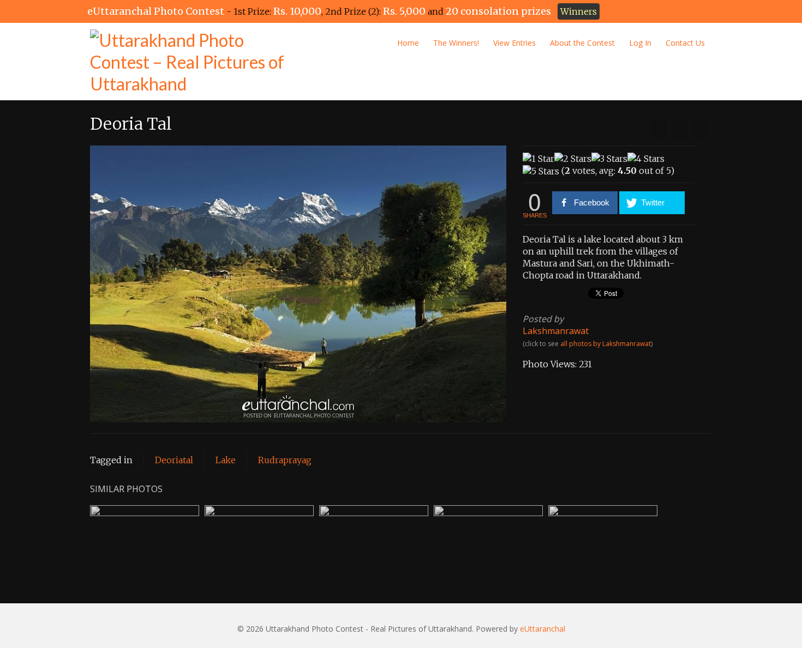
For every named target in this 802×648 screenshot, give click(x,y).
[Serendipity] (658, 128)
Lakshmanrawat (556, 331)
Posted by (543, 319)
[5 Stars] (541, 171)
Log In (640, 43)
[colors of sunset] (700, 128)
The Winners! (456, 43)
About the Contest (582, 43)
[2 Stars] (572, 159)
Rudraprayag (285, 460)
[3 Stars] (609, 159)
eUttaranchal (542, 628)
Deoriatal (174, 460)
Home (408, 43)
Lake (226, 460)
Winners (578, 11)
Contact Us (685, 43)
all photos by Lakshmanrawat (605, 343)
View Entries (514, 43)
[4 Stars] (646, 159)
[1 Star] (538, 159)
